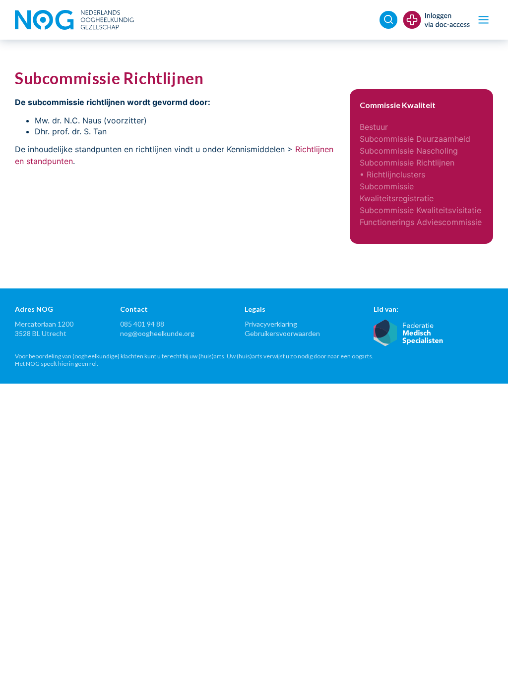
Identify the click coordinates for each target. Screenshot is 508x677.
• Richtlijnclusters (392, 174)
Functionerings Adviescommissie (421, 222)
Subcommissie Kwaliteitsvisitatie (420, 210)
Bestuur (374, 127)
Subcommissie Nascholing (409, 151)
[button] (483, 20)
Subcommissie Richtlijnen (407, 163)
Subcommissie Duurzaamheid (415, 139)
